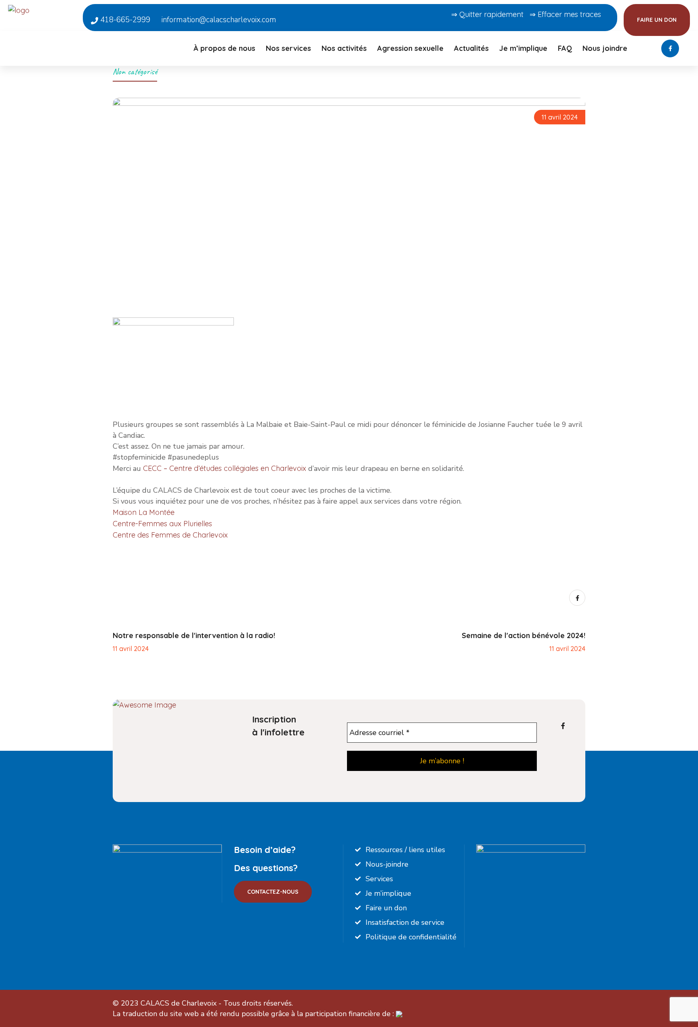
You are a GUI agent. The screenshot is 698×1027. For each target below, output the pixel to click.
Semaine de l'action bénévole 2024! (523, 635)
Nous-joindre (387, 864)
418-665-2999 (124, 20)
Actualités (471, 48)
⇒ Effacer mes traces (565, 14)
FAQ (565, 48)
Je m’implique (523, 48)
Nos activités (344, 48)
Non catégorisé (135, 71)
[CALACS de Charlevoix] (41, 9)
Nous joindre (604, 48)
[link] (224, 468)
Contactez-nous (273, 891)
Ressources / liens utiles (405, 850)
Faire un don (386, 908)
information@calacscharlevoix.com (219, 20)
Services (379, 879)
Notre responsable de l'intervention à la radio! (194, 635)
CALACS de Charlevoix (179, 1003)
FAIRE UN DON (657, 19)
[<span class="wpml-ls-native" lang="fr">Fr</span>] (645, 52)
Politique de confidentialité (411, 937)
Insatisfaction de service (405, 922)
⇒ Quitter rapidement (487, 14)
